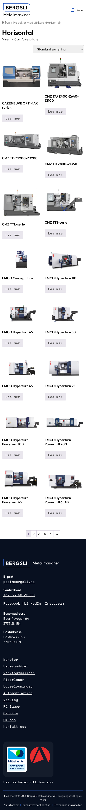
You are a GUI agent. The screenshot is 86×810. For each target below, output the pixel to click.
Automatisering (18, 693)
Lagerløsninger (18, 686)
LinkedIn (32, 603)
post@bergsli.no (19, 581)
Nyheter (10, 659)
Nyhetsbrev (11, 805)
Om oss (9, 719)
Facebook (11, 603)
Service (10, 713)
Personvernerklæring (36, 805)
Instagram (54, 603)
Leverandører (15, 666)
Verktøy (10, 699)
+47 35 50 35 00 (19, 595)
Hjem (6, 22)
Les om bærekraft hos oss (28, 782)
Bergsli (17, 7)
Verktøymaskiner (19, 673)
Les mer (12, 118)
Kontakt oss (14, 726)
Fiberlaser (13, 679)
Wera (43, 799)
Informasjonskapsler (68, 805)
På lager (11, 706)
